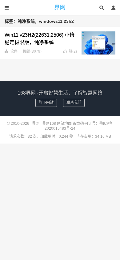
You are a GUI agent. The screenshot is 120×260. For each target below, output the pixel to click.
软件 (14, 51)
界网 (60, 7)
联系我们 (73, 102)
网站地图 (64, 123)
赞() (73, 51)
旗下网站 (46, 102)
